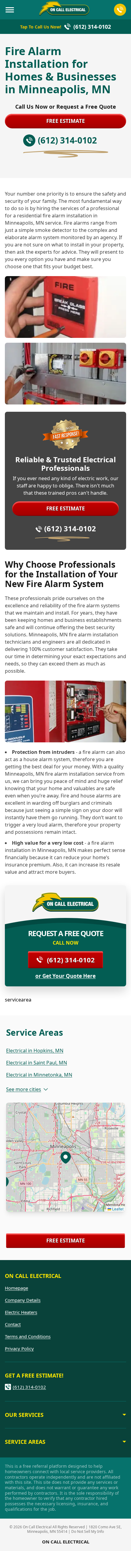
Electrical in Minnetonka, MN (39, 1074)
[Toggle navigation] (10, 10)
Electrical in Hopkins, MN (34, 1050)
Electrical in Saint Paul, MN (36, 1062)
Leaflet (117, 1208)
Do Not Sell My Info (87, 1531)
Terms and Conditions (28, 1336)
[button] (65, 1157)
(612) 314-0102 (70, 528)
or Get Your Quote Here (65, 976)
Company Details (23, 1300)
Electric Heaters (21, 1312)
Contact (13, 1324)
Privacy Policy (19, 1348)
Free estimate (65, 120)
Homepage (16, 1288)
